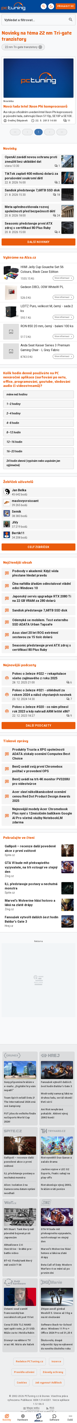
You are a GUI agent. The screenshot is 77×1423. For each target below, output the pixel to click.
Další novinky (38, 242)
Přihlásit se (65, 6)
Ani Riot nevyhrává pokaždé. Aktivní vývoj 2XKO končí (54, 1113)
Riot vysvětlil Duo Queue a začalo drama (56, 1159)
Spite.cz (10, 855)
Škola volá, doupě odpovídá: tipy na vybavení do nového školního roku (57, 1344)
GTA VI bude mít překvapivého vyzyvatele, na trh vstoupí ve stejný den (31, 867)
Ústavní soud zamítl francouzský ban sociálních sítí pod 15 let (18, 1313)
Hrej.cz (9, 925)
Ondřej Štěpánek (18, 120)
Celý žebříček (38, 547)
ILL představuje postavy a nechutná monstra (31, 886)
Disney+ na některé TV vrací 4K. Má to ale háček (19, 1342)
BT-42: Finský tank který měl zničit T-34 (18, 1262)
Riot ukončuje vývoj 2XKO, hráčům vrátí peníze (56, 1187)
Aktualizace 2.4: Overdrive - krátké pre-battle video (18, 1249)
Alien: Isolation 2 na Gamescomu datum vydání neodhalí (19, 1189)
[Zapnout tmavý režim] (51, 6)
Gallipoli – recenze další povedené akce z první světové (30, 848)
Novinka (8, 101)
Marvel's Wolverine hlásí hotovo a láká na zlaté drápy (30, 903)
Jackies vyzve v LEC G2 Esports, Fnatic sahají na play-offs (55, 1173)
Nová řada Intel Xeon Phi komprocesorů (35, 106)
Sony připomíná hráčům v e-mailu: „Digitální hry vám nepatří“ (20, 1086)
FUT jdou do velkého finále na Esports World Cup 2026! (20, 1117)
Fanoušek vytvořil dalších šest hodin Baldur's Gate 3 (31, 919)
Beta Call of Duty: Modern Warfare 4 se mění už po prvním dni (56, 1269)
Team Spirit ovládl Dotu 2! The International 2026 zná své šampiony (19, 1101)
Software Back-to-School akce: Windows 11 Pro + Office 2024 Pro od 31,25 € (56, 1328)
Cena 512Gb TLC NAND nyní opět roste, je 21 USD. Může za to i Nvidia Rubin (19, 1328)
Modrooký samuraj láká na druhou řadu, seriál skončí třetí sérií (56, 1097)
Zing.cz (9, 876)
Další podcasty (38, 725)
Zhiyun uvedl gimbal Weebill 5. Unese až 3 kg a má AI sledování (56, 1313)
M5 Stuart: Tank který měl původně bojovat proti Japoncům (19, 1233)
